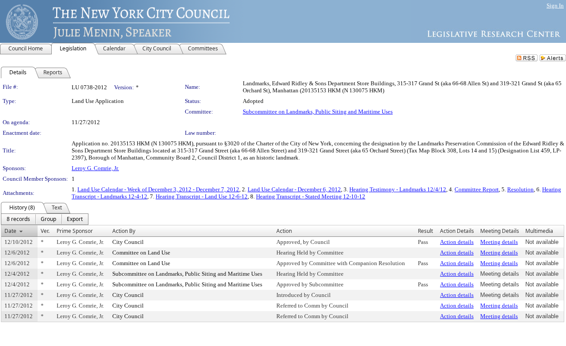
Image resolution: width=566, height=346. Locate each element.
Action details (457, 242)
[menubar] (44, 219)
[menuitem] (18, 219)
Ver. (45, 231)
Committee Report (477, 189)
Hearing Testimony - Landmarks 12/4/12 (397, 189)
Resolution (520, 189)
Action (284, 231)
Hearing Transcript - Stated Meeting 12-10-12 (310, 196)
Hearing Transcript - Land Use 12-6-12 (202, 196)
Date (10, 231)
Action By (123, 231)
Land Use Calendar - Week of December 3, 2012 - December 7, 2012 (158, 189)
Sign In (555, 5)
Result (425, 231)
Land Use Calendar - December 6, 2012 (294, 189)
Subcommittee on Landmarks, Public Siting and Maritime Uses (318, 111)
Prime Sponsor (75, 231)
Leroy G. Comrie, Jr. (95, 168)
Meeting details (499, 242)
